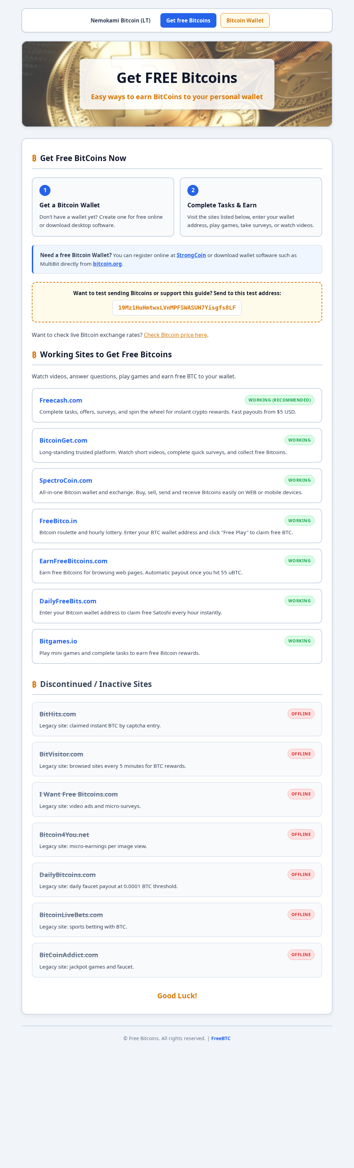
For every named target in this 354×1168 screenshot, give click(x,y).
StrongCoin (191, 255)
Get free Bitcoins (188, 20)
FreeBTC (221, 1038)
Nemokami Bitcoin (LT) (120, 20)
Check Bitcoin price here (175, 335)
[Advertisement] (177, 1102)
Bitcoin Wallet (245, 20)
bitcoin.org (107, 263)
